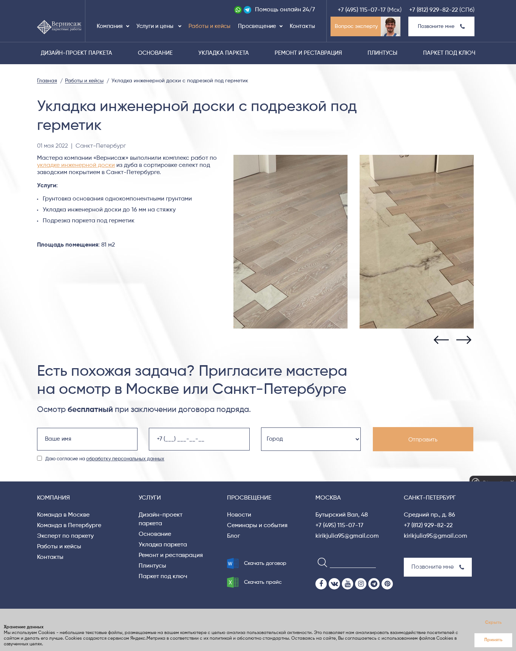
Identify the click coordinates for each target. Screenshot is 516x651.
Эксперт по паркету (65, 536)
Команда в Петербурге (69, 526)
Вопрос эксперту (356, 26)
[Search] (320, 562)
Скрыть (493, 622)
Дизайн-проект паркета (76, 53)
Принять (493, 640)
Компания (110, 26)
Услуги (150, 498)
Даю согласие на (104, 459)
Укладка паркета (223, 53)
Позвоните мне (436, 26)
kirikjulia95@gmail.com (347, 536)
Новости (239, 515)
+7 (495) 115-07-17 (362, 10)
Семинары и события (257, 526)
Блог (233, 536)
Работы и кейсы (209, 26)
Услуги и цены (155, 26)
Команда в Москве (63, 515)
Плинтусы (382, 53)
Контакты (302, 26)
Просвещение (257, 26)
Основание (155, 53)
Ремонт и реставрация (308, 53)
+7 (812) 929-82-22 (433, 10)
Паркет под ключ (449, 53)
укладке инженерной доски (76, 165)
